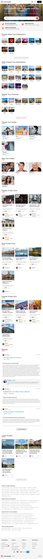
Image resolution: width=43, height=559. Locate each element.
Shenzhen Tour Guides (14, 490)
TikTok (23, 548)
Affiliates (34, 548)
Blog (2, 548)
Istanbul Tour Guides (24, 490)
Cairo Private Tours (5, 503)
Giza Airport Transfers (27, 528)
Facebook (24, 544)
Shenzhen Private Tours (15, 503)
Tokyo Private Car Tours (6, 513)
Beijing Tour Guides (33, 492)
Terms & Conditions (16, 546)
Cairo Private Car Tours (27, 516)
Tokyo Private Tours (6, 500)
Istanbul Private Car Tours (19, 518)
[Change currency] (32, 2)
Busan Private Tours (17, 505)
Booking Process (5, 544)
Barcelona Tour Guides (14, 492)
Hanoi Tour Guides (14, 494)
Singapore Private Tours (18, 508)
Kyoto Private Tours (15, 500)
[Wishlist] (35, 2)
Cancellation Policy (15, 549)
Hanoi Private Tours (34, 507)
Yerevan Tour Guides (6, 494)
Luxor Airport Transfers (6, 529)
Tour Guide (34, 543)
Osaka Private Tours (24, 500)
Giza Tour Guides (22, 489)
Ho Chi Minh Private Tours (7, 508)
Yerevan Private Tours (24, 507)
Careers (33, 546)
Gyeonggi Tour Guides (6, 495)
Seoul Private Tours (15, 502)
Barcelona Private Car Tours (17, 520)
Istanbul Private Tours (25, 503)
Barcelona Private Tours (26, 505)
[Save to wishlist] (13, 127)
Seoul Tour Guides (14, 489)
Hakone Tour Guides (6, 489)
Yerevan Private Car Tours (18, 521)
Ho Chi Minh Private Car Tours (8, 523)
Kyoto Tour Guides (14, 487)
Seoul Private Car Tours (30, 515)
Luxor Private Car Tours (16, 516)
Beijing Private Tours (15, 507)
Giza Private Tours (23, 502)
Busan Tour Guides (5, 492)
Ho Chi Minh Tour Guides (24, 494)
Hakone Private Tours (6, 502)
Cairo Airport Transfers (16, 529)
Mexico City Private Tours (7, 505)
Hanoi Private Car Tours (29, 521)
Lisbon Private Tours (6, 507)
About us (3, 543)
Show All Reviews (21, 429)
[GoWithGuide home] (6, 2)
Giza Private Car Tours (6, 516)
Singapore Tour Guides (35, 494)
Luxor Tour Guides (30, 489)
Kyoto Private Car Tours (17, 513)
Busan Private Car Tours (6, 520)
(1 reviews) (13, 380)
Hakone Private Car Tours (19, 515)
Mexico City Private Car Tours (31, 518)
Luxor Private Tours (32, 502)
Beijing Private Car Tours (6, 521)
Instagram (24, 543)
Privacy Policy (14, 548)
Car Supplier (34, 544)
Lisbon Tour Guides (24, 492)
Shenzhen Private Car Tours (7, 518)
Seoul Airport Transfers (17, 528)
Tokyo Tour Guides (5, 487)
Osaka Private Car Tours (28, 513)
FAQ (12, 544)
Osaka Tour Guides (22, 487)
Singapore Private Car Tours (20, 523)
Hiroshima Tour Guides (31, 487)
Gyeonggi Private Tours (28, 508)
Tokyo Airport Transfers (6, 528)
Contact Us (14, 543)
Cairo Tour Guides (5, 490)
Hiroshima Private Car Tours (7, 515)
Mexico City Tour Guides (34, 490)
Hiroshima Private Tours (33, 500)
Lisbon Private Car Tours (29, 520)
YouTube (23, 546)
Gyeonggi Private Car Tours (32, 523)
